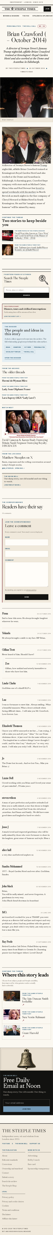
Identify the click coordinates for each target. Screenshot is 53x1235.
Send (26, 597)
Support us (35, 1143)
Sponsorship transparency (38, 1169)
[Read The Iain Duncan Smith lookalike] (11, 996)
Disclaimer (6, 1215)
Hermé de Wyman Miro (14, 381)
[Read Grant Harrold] (11, 1030)
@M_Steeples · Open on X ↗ (13, 468)
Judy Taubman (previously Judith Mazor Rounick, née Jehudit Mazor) (31, 248)
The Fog (25, 16)
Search (26, 295)
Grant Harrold (30, 1033)
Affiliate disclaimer (9, 1219)
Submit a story (8, 1177)
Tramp (43, 165)
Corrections (7, 1164)
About (4, 1156)
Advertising (32, 1156)
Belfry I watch (33, 1160)
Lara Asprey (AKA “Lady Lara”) (18, 398)
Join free (26, 1109)
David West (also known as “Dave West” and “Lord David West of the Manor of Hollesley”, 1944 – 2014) (31, 235)
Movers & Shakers (11, 16)
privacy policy (31, 590)
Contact (5, 1173)
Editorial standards (10, 1160)
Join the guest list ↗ (12, 316)
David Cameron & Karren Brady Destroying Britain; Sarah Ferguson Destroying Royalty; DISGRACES (25, 443)
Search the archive (9, 1182)
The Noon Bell (21, 1143)
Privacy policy (8, 1197)
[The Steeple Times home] (20, 9)
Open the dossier (13, 358)
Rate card (32, 1164)
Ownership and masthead (12, 1169)
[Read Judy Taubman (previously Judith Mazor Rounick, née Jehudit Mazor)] (7, 249)
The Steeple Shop (9, 1186)
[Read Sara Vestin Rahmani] (11, 1014)
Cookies (5, 1206)
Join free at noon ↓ (12, 485)
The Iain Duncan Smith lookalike (35, 1000)
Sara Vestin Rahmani (33, 1017)
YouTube (6, 1143)
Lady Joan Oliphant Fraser (16, 389)
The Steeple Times (17, 68)
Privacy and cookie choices (13, 1202)
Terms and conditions (10, 1210)
